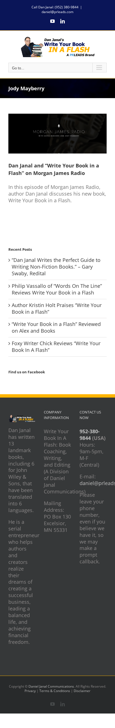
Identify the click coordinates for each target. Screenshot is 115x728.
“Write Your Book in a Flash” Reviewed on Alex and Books (56, 327)
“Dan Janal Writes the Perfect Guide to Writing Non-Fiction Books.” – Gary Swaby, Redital (56, 267)
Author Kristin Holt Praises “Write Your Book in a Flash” (57, 308)
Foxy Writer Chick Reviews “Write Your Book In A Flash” (56, 346)
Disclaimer (82, 690)
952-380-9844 (90, 434)
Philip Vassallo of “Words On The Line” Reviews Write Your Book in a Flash (57, 289)
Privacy (30, 690)
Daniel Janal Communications (51, 686)
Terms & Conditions (54, 690)
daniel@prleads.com (57, 11)
